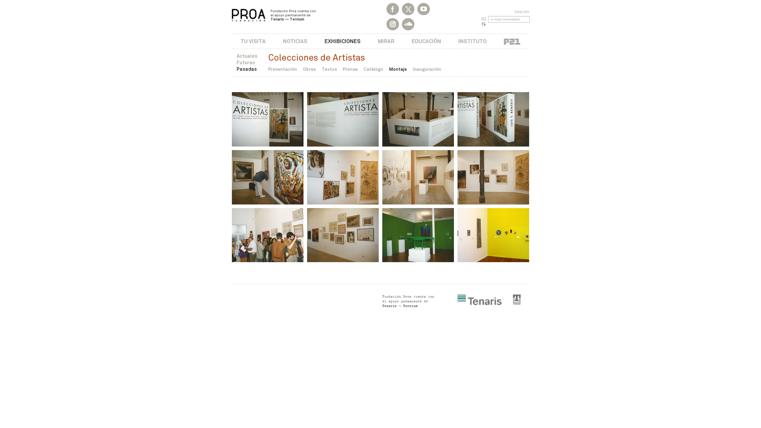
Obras (309, 69)
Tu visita (253, 41)
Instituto (472, 41)
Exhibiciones (343, 41)
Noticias (295, 41)
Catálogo (373, 69)
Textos (329, 69)
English (522, 12)
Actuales (247, 56)
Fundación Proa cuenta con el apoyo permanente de (293, 15)
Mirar (386, 41)
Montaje (398, 69)
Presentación (282, 69)
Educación (426, 41)
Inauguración (427, 69)
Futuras (246, 62)
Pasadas (247, 69)
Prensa (350, 69)
